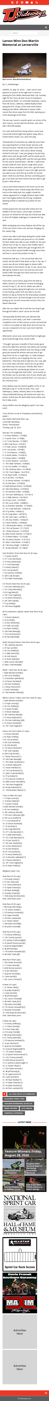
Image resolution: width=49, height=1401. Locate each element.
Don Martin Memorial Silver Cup (18, 1104)
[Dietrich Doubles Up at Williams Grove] (13, 1184)
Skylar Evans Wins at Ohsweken (12, 1171)
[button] (45, 27)
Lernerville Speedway (13, 1113)
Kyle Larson (27, 1108)
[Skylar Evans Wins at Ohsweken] (13, 1167)
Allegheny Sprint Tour (14, 1099)
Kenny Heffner (10, 1108)
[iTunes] (32, 2)
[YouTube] (27, 2)
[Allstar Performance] (20, 1270)
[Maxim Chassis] (20, 1312)
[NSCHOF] (20, 1234)
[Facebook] (17, 2)
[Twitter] (12, 2)
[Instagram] (22, 2)
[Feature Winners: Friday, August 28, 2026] (24, 1142)
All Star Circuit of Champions (22, 1094)
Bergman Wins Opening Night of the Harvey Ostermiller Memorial (34, 1168)
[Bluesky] (37, 2)
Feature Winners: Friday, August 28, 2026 (23, 1153)
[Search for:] (24, 33)
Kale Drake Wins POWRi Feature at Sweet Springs (34, 1187)
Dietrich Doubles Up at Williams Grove (13, 1188)
